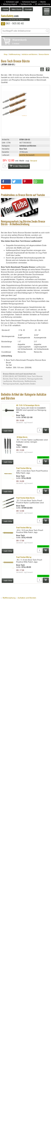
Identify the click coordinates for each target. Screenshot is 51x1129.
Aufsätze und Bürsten (27, 597)
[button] (6, 181)
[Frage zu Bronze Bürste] (47, 69)
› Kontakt (28, 9)
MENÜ (46, 14)
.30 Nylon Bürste (21, 437)
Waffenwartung (9, 597)
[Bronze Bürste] (14, 103)
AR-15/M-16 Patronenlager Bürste (27, 405)
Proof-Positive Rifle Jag (23, 468)
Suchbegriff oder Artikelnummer (16, 30)
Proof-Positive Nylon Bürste (25, 498)
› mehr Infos (7, 431)
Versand (33, 160)
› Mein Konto (16, 9)
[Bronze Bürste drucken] (41, 69)
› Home (5, 9)
